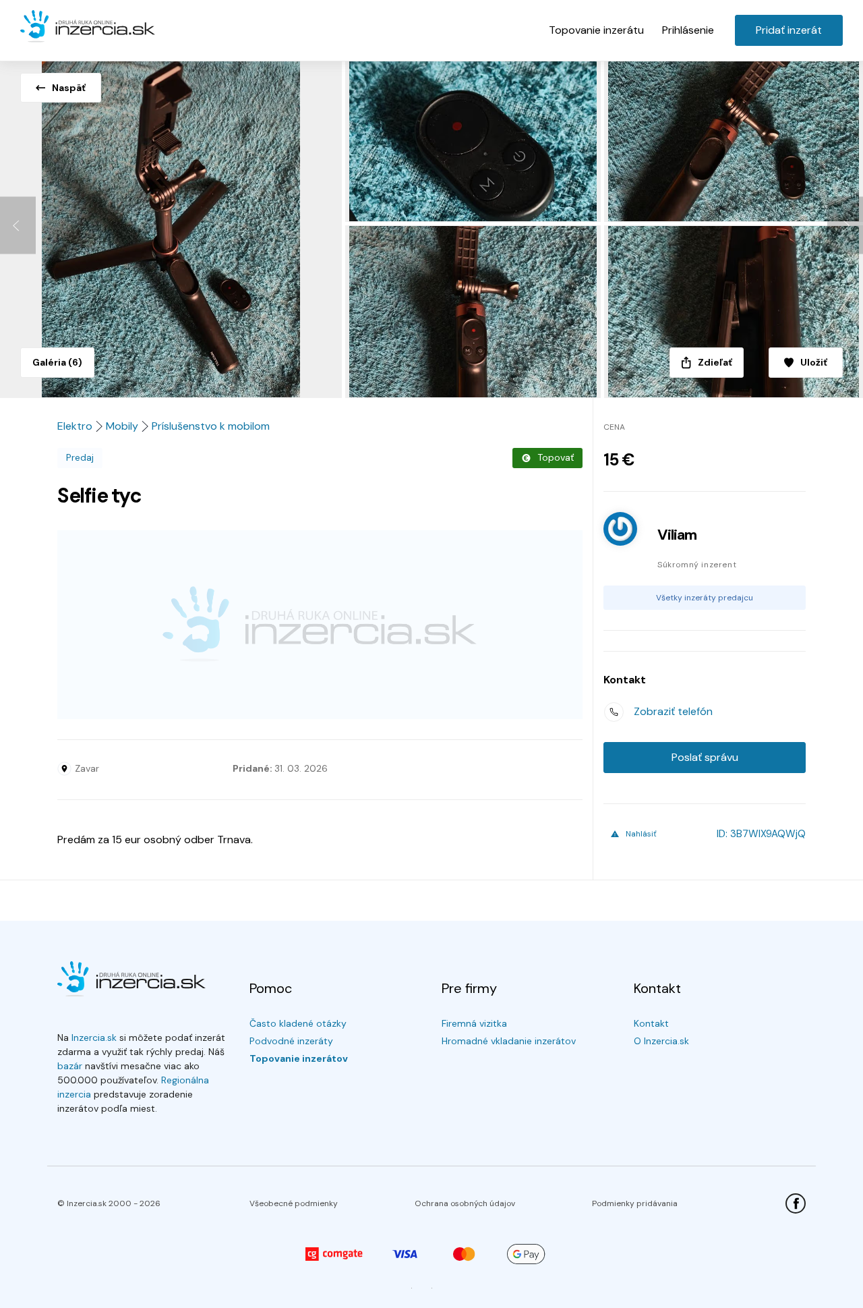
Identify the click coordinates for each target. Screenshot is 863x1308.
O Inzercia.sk (661, 1041)
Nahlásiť (641, 833)
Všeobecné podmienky (293, 1203)
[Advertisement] (320, 624)
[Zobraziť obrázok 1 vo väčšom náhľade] (172, 225)
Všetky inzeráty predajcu (704, 597)
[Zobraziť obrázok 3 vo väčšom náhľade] (733, 139)
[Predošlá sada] (18, 225)
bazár (69, 1066)
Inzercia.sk (94, 1037)
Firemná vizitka (474, 1023)
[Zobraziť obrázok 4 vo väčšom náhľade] (474, 311)
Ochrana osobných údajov (465, 1203)
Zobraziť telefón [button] (673, 711)
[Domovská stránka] (87, 27)
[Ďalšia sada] (845, 225)
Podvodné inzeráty (291, 1041)
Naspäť (69, 88)
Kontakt (651, 1023)
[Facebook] (795, 1203)
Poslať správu (705, 757)
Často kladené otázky (298, 1023)
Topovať (555, 457)
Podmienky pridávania (635, 1203)
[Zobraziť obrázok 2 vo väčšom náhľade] (474, 139)
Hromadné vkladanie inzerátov (509, 1041)
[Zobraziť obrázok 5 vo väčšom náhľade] (733, 311)
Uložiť (813, 362)
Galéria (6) (57, 362)
